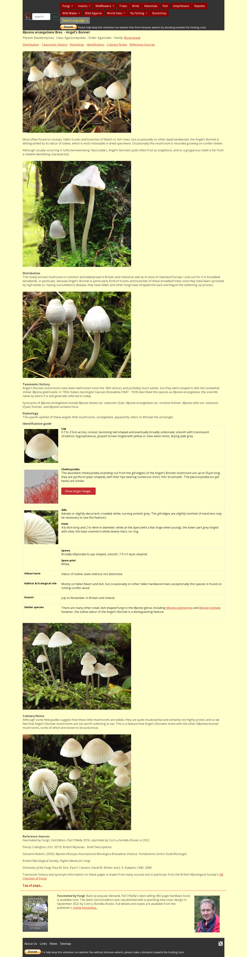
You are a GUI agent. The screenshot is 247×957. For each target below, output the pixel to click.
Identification (95, 45)
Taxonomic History (54, 45)
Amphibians (181, 6)
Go (55, 17)
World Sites (115, 13)
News (53, 944)
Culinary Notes (117, 45)
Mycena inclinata (209, 608)
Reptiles (199, 6)
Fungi (66, 6)
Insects (83, 6)
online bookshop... (85, 908)
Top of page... (32, 885)
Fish (165, 6)
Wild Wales (70, 13)
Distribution (31, 45)
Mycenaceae (132, 38)
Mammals (150, 6)
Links (43, 944)
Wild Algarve (93, 13)
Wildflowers (103, 6)
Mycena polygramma (179, 608)
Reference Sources (142, 45)
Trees (123, 6)
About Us (30, 944)
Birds (135, 6)
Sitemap (65, 944)
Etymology (77, 45)
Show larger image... (78, 491)
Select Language (74, 20)
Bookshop (159, 13)
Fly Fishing (137, 13)
